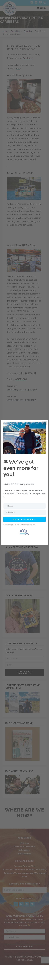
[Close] (44, 423)
